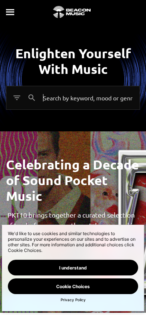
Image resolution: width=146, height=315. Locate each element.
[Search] (10, 12)
